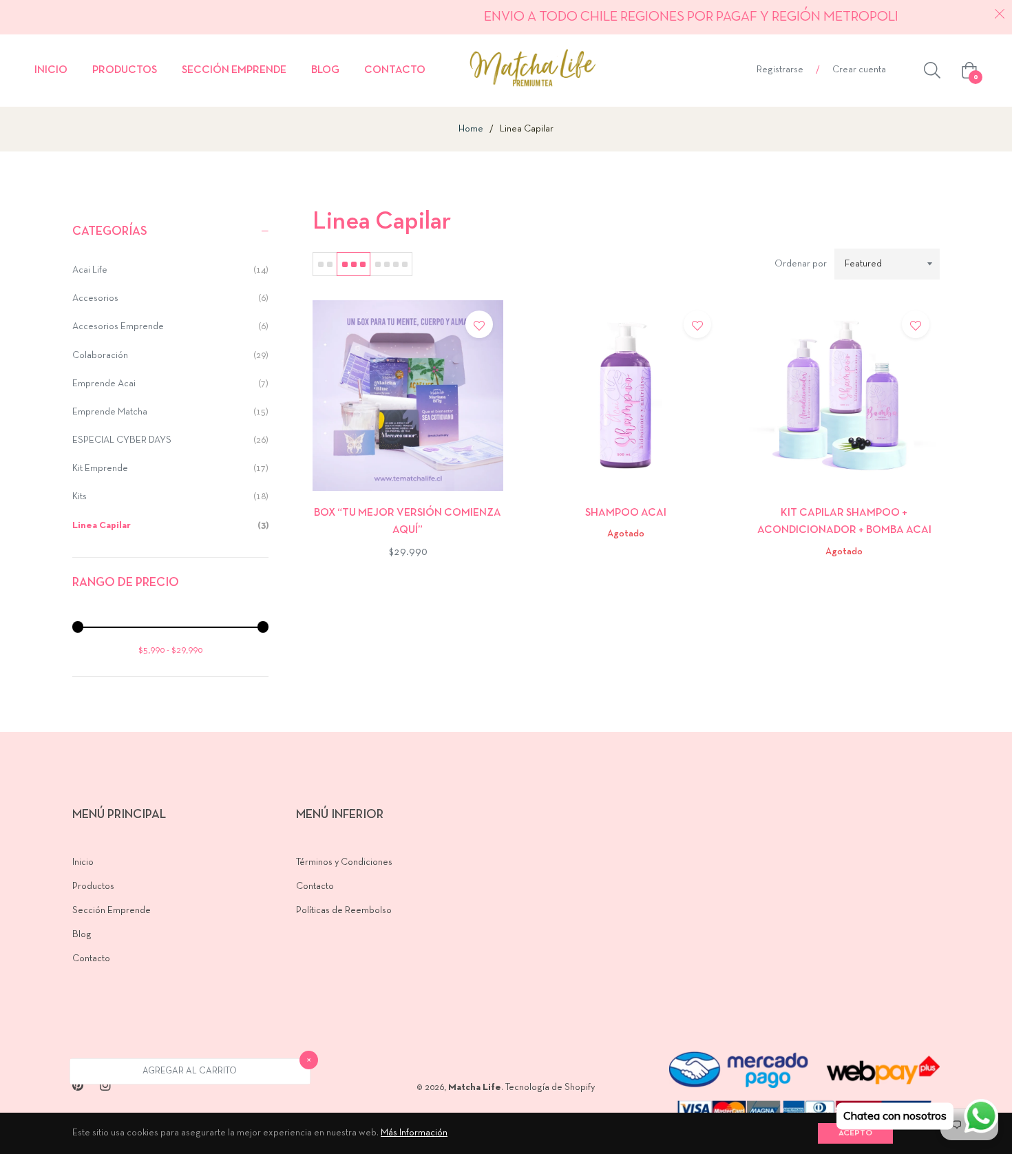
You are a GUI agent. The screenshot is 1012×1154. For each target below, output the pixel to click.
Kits (170, 496)
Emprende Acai (170, 383)
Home (470, 129)
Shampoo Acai (625, 513)
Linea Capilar (170, 525)
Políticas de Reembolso (344, 910)
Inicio (83, 862)
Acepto (855, 1133)
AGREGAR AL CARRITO (190, 1071)
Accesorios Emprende (170, 326)
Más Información (414, 1133)
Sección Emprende (111, 910)
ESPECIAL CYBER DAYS (170, 440)
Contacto (91, 958)
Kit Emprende (170, 468)
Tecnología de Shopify (550, 1087)
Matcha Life (474, 1087)
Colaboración (170, 355)
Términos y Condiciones (344, 862)
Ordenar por (800, 264)
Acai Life (170, 270)
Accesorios (170, 298)
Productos (93, 886)
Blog (82, 934)
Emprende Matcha (170, 412)
